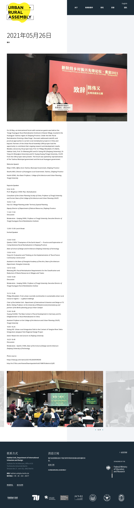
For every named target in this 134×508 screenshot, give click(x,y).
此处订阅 (51, 465)
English (124, 3)
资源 (112, 7)
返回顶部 (124, 452)
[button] (95, 430)
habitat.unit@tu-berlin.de (19, 473)
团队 (125, 7)
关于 (76, 7)
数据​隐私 (10, 485)
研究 (102, 7)
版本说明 (20, 485)
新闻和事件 (89, 7)
